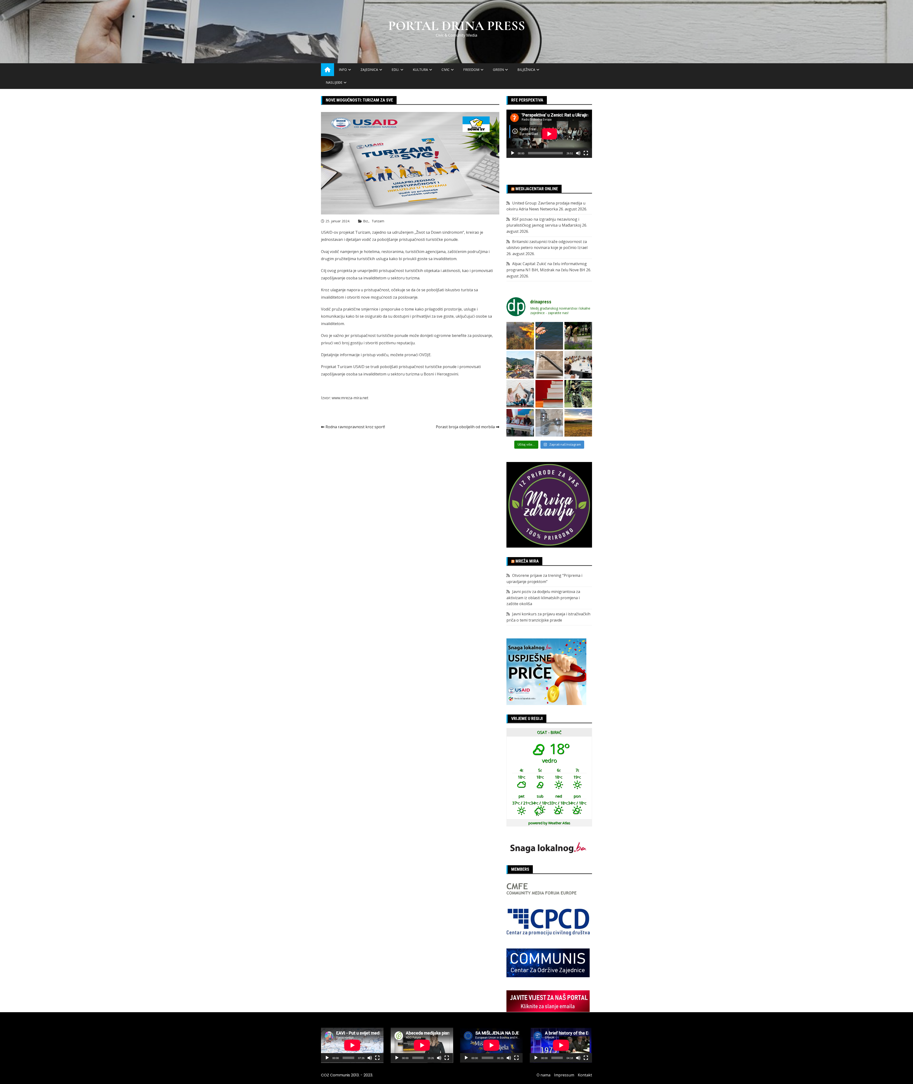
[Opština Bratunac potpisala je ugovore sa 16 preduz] (578, 365)
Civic (446, 69)
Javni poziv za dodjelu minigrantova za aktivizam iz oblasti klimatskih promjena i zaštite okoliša (543, 597)
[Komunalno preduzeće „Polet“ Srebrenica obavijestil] (549, 423)
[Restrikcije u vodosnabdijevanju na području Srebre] (549, 365)
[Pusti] (512, 153)
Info (343, 69)
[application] (549, 134)
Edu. (395, 69)
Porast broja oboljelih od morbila (465, 426)
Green (498, 69)
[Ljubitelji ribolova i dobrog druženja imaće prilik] (549, 336)
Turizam (378, 221)
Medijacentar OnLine (536, 188)
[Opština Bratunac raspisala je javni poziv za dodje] (578, 336)
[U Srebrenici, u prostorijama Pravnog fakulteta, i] (520, 423)
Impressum (564, 1075)
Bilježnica (526, 69)
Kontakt (585, 1075)
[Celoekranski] (585, 153)
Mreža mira (527, 561)
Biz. (366, 221)
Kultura (420, 69)
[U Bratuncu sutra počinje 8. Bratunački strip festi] (578, 394)
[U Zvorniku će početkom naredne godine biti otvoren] (520, 394)
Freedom (471, 69)
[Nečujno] (578, 153)
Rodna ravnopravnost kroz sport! (355, 426)
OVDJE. (425, 354)
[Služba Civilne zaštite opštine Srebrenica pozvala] (520, 336)
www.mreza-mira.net (350, 397)
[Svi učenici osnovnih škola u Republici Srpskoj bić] (549, 394)
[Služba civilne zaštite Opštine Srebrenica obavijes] (578, 423)
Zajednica (369, 69)
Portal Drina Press (456, 25)
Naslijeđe (334, 82)
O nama (543, 1075)
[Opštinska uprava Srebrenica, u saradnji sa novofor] (520, 365)
